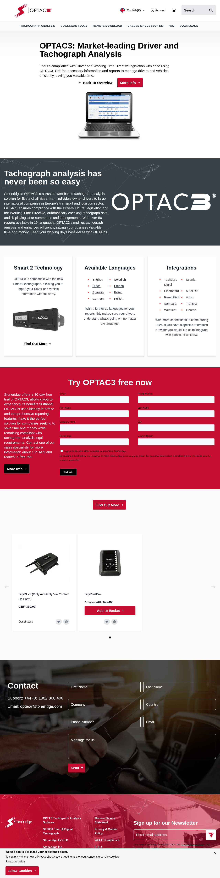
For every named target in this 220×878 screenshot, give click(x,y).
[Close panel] (215, 853)
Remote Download (107, 25)
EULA (98, 847)
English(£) (134, 10)
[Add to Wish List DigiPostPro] (107, 622)
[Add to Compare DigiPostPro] (114, 622)
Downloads (189, 25)
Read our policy (15, 861)
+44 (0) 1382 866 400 (43, 698)
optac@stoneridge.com (41, 706)
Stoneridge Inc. (53, 847)
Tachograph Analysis (37, 25)
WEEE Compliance (107, 840)
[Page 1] (110, 637)
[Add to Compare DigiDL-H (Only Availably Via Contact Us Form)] (66, 622)
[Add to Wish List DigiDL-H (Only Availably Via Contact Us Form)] (59, 622)
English (97, 279)
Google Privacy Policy (193, 844)
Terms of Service (143, 848)
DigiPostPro (93, 594)
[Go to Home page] (34, 10)
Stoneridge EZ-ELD (55, 840)
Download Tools (73, 25)
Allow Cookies (20, 871)
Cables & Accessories (145, 25)
